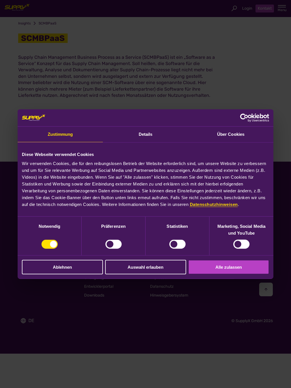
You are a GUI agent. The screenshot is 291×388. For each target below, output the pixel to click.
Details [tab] (146, 134)
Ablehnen (62, 266)
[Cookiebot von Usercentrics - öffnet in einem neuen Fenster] (244, 118)
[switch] (113, 244)
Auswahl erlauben (145, 266)
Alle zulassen (228, 266)
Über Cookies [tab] (230, 134)
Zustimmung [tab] (60, 134)
